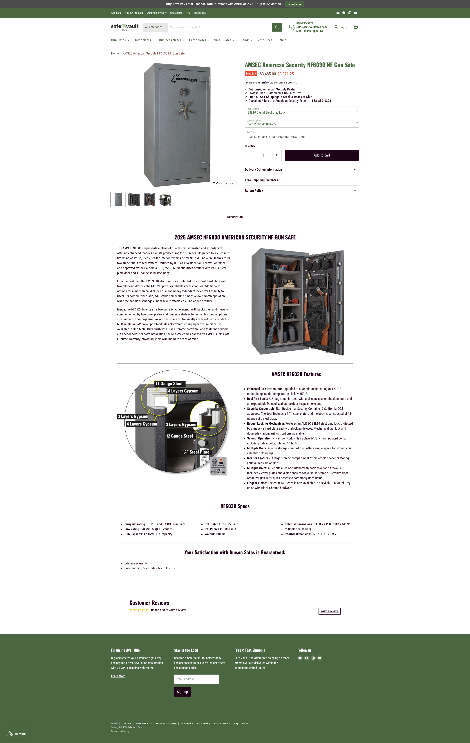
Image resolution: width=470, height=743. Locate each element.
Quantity (250, 146)
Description (235, 217)
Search (114, 723)
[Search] (277, 27)
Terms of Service (222, 723)
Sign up (182, 692)
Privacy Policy (203, 723)
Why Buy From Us (133, 12)
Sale (283, 40)
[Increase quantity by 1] (276, 155)
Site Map (246, 723)
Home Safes (143, 40)
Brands (244, 40)
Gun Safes (119, 40)
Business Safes (170, 40)
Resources (265, 40)
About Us (116, 12)
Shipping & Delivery (157, 12)
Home (115, 53)
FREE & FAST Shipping (166, 723)
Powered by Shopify (120, 731)
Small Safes (223, 40)
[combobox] (220, 27)
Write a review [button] (330, 611)
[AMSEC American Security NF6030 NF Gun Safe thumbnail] (118, 199)
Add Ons (251, 132)
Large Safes (198, 40)
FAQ (188, 12)
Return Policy (186, 723)
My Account (200, 12)
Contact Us (176, 12)
